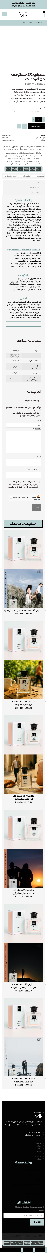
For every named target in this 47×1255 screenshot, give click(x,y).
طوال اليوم (15, 364)
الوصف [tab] (38, 179)
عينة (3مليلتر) (15, 351)
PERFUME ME (6, 132)
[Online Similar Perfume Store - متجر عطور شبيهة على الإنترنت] (23, 11)
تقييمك (38, 417)
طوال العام (15, 370)
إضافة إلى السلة (35, 123)
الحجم (42, 105)
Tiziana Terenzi (14, 376)
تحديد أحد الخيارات (13, 1088)
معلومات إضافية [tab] (35, 184)
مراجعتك (37, 426)
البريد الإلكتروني (34, 466)
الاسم (38, 453)
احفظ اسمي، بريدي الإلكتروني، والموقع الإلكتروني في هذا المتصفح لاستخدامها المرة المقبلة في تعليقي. (23, 481)
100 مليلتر (12, 353)
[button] (44, 11)
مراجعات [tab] (36, 189)
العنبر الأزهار (15, 357)
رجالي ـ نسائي (8, 137)
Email (41, 1208)
